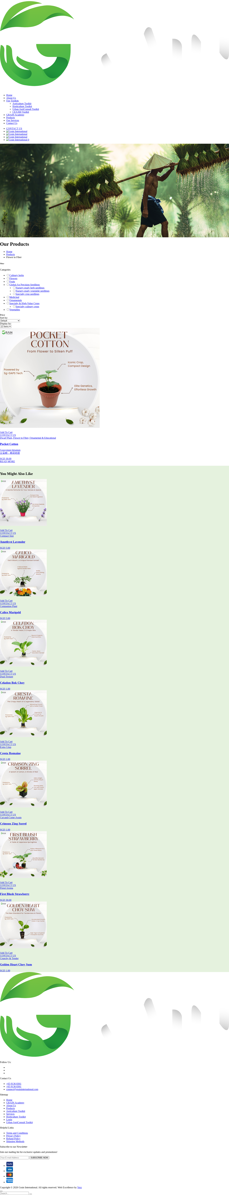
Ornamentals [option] (15, 300)
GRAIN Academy (15, 114)
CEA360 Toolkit (20, 112)
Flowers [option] (13, 278)
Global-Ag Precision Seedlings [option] (24, 284)
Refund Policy (13, 1138)
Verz (79, 1187)
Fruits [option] (12, 281)
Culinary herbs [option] (16, 275)
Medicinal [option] (14, 297)
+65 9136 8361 (13, 1083)
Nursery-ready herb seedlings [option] (30, 287)
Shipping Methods (15, 1141)
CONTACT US (14, 128)
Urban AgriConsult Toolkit (25, 109)
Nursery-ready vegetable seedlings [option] (32, 291)
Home (9, 95)
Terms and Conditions (17, 1133)
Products (10, 117)
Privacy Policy (13, 1135)
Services (10, 1114)
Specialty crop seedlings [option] (27, 294)
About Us (11, 98)
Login (9, 1119)
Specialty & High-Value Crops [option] (24, 303)
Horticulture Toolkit (22, 106)
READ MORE (7, 461)
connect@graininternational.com (22, 1089)
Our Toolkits (12, 100)
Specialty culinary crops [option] (27, 306)
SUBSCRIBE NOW (39, 1157)
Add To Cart (6, 432)
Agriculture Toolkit (21, 103)
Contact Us (11, 123)
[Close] (1, 1191)
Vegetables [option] (14, 309)
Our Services (12, 120)
